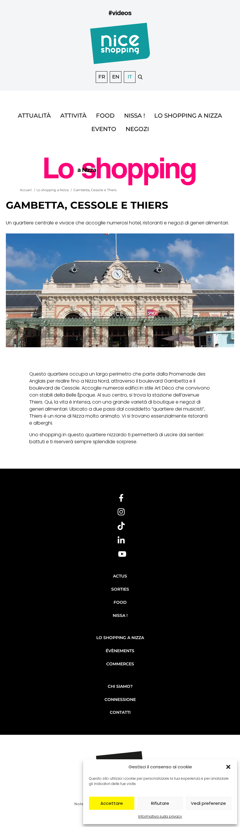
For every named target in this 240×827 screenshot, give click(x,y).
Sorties (120, 589)
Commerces (120, 664)
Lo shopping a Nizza (188, 115)
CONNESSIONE (120, 699)
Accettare (111, 803)
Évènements (120, 650)
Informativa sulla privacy (160, 816)
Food (105, 115)
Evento (103, 128)
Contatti (120, 712)
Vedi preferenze (208, 803)
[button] (228, 767)
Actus (120, 576)
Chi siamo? (120, 686)
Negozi (137, 128)
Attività (73, 115)
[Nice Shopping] (120, 47)
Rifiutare (160, 803)
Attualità (34, 115)
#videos (120, 12)
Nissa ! (134, 115)
